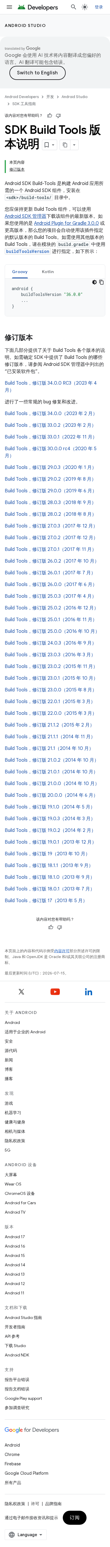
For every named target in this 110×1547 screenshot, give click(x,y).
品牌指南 (53, 1503)
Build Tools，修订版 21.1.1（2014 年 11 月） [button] (50, 737)
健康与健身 (15, 1122)
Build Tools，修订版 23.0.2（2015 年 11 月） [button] (51, 666)
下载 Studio (15, 1345)
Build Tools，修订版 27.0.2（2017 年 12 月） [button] (51, 538)
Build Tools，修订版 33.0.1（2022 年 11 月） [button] (51, 437)
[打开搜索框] (73, 7)
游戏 (9, 1103)
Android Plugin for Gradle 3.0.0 (66, 223)
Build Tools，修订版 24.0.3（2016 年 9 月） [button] (51, 643)
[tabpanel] (55, 297)
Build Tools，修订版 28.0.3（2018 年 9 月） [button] (50, 503)
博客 (9, 1069)
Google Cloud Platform (26, 1473)
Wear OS (13, 1184)
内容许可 (62, 950)
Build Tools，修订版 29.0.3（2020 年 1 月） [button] (51, 467)
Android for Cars (20, 1202)
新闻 (9, 1060)
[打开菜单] (9, 7)
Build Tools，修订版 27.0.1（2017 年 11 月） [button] (51, 549)
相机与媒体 (15, 1131)
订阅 (74, 1518)
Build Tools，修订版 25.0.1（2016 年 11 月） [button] (51, 620)
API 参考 (12, 1336)
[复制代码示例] (101, 282)
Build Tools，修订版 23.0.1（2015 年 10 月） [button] (51, 678)
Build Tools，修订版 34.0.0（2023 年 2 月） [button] (51, 414)
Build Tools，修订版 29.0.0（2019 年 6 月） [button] (51, 491)
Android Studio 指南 (23, 1317)
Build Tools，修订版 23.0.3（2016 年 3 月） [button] (50, 655)
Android (12, 1022)
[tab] (20, 271)
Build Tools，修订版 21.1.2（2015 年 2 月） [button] (49, 725)
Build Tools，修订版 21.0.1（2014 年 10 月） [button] (51, 772)
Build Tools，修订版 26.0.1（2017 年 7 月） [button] (50, 573)
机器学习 (13, 1112)
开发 (50, 96)
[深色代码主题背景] (94, 282)
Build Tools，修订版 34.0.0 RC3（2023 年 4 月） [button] (51, 386)
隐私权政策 (15, 1140)
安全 (9, 1041)
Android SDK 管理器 (25, 216)
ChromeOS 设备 (20, 1193)
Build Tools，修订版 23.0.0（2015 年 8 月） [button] (51, 690)
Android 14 (15, 1264)
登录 (99, 7)
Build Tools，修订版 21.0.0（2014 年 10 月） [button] (52, 784)
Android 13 (15, 1274)
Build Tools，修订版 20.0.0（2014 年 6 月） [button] (51, 795)
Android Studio (25, 25)
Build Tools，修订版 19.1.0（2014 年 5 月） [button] (50, 807)
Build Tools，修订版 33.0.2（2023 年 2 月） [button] (50, 425)
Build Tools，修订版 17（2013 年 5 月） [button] (46, 901)
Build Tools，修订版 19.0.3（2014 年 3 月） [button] (50, 819)
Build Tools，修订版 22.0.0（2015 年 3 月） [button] (51, 713)
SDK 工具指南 (24, 103)
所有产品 (13, 1482)
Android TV (15, 1212)
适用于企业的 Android (25, 1031)
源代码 (11, 1050)
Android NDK (17, 1355)
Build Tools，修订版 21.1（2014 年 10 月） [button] (49, 748)
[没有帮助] (58, 115)
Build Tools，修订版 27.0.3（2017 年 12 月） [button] (51, 526)
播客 (9, 1078)
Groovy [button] (20, 271)
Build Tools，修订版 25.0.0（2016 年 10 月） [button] (52, 631)
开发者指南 (15, 1327)
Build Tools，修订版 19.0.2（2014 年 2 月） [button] (50, 830)
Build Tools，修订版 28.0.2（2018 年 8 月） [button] (51, 514)
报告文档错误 (17, 1389)
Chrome (12, 1454)
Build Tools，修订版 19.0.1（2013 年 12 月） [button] (51, 842)
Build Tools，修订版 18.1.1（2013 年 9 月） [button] (49, 865)
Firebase (13, 1464)
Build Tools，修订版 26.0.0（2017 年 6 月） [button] (51, 584)
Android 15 (15, 1255)
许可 (35, 1503)
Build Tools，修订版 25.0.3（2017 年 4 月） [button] (51, 596)
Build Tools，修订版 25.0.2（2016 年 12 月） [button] (52, 608)
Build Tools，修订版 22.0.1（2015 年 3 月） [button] (50, 702)
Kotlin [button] (48, 271)
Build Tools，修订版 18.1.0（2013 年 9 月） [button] (50, 877)
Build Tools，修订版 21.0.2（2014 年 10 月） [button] (52, 760)
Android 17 (15, 1236)
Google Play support (23, 1398)
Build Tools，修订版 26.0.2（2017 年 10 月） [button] (52, 561)
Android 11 (14, 1293)
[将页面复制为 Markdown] (65, 145)
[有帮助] (49, 115)
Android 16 (15, 1246)
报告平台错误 (17, 1379)
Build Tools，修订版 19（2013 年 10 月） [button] (47, 854)
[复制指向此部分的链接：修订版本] (39, 338)
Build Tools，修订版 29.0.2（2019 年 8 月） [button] (50, 479)
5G (8, 1150)
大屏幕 (11, 1174)
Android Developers (22, 96)
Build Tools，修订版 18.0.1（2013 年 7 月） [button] (50, 889)
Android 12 (15, 1283)
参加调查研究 (17, 1407)
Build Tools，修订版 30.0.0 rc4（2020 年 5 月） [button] (51, 452)
